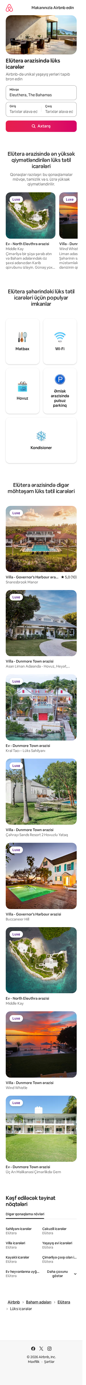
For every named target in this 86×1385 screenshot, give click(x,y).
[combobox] (41, 95)
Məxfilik (34, 1362)
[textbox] (23, 111)
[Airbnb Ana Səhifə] (9, 7)
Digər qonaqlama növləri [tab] (25, 1214)
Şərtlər (49, 1362)
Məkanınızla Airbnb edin (53, 7)
